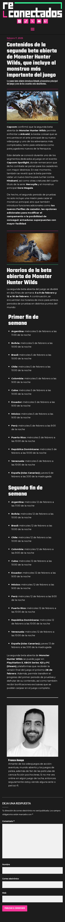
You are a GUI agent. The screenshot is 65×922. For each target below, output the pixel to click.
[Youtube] (39, 21)
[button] (32, 29)
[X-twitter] (32, 21)
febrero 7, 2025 (15, 38)
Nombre (6, 864)
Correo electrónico (10, 878)
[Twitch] (45, 21)
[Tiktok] (26, 21)
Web (4, 892)
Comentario (8, 821)
